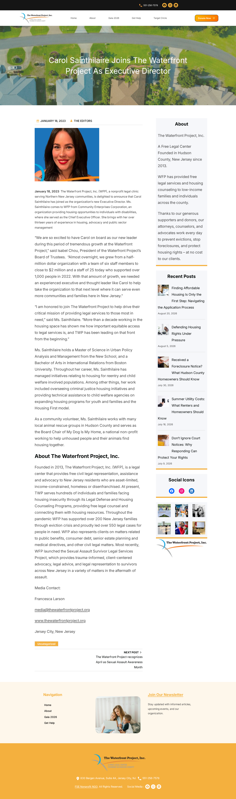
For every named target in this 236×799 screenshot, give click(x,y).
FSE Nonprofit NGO (86, 786)
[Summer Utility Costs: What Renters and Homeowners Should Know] (163, 402)
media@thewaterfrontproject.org (62, 610)
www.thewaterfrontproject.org (60, 620)
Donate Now (204, 18)
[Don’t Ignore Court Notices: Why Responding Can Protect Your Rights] (163, 441)
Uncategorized (46, 643)
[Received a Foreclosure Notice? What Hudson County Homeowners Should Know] (163, 363)
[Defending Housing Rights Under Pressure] (163, 330)
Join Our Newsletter (165, 694)
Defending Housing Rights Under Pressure (186, 333)
